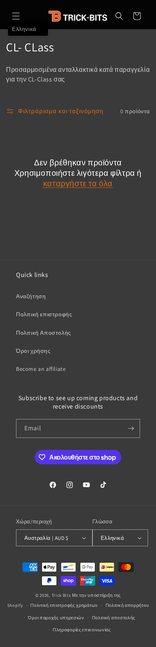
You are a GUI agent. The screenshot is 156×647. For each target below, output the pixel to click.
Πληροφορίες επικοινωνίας (82, 630)
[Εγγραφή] (131, 428)
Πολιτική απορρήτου (127, 605)
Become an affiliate (41, 368)
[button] (16, 16)
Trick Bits (61, 595)
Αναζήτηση (31, 296)
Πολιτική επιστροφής (44, 314)
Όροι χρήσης (33, 350)
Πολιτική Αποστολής (43, 332)
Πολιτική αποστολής (114, 618)
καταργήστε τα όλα (78, 183)
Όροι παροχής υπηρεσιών (56, 618)
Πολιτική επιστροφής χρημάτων (64, 605)
